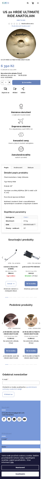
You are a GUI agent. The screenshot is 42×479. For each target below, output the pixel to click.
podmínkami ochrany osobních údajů (19, 388)
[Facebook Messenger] (14, 419)
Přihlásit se (8, 394)
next (39, 257)
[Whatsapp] (19, 419)
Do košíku (27, 82)
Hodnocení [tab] (18, 168)
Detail (9, 284)
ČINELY (26, 217)
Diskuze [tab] (31, 168)
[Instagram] (9, 419)
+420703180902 (8, 415)
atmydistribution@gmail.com (13, 413)
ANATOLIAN (21, 20)
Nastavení (20, 467)
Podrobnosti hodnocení (21, 26)
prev (2, 257)
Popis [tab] (6, 168)
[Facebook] (4, 419)
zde (11, 462)
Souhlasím (20, 474)
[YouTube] (24, 419)
